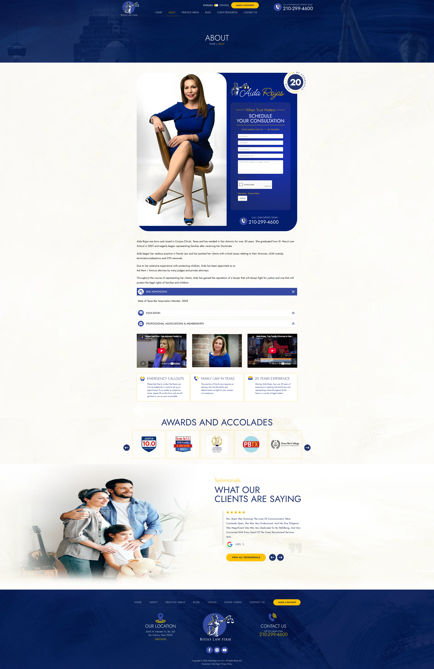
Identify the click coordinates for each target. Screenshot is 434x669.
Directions (160, 639)
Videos (212, 602)
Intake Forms (233, 602)
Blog (208, 12)
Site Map (215, 664)
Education (153, 313)
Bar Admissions (156, 292)
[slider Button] (126, 447)
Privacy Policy (253, 193)
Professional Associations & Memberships (175, 324)
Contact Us (250, 12)
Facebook (209, 650)
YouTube (224, 650)
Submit (242, 198)
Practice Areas (190, 12)
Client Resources (227, 12)
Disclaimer (206, 664)
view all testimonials (246, 553)
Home (159, 12)
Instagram (217, 650)
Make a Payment (245, 5)
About (171, 12)
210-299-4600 (298, 8)
